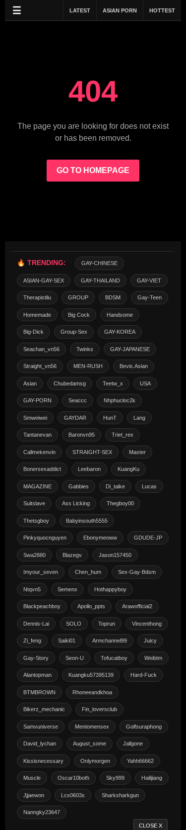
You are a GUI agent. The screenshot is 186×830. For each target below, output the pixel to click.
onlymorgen (95, 761)
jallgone (133, 743)
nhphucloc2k (119, 400)
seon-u (74, 658)
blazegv (72, 555)
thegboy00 (120, 503)
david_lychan (39, 743)
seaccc (77, 400)
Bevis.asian (134, 366)
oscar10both (73, 778)
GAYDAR (75, 418)
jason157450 (115, 555)
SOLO (73, 624)
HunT (110, 418)
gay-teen (149, 297)
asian (30, 383)
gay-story (36, 658)
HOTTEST (162, 10)
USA (145, 383)
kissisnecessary (43, 761)
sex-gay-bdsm (137, 572)
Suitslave (34, 503)
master (137, 452)
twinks (84, 349)
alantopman (37, 675)
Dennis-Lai (36, 624)
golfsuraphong (144, 727)
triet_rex (122, 435)
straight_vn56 (40, 366)
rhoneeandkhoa (92, 692)
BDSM (113, 297)
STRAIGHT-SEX (92, 452)
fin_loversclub (99, 709)
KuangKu (128, 469)
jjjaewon (33, 795)
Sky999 (115, 778)
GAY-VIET (149, 280)
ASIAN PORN (120, 10)
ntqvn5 (32, 589)
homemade (37, 315)
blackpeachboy (42, 606)
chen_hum (88, 572)
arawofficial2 (137, 606)
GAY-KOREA (119, 332)
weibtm (153, 658)
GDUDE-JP (148, 538)
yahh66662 (140, 761)
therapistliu (37, 297)
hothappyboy (110, 589)
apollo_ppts (91, 606)
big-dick (33, 332)
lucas (149, 486)
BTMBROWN (39, 692)
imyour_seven (40, 572)
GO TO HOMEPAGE (93, 170)
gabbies (78, 486)
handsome (120, 315)
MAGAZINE (37, 486)
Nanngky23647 (41, 812)
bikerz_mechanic (44, 709)
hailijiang (151, 778)
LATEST (79, 10)
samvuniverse (40, 727)
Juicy (150, 641)
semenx (67, 589)
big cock (79, 315)
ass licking (76, 503)
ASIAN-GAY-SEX (43, 280)
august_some (89, 743)
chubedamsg (70, 383)
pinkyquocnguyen (44, 538)
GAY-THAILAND (100, 280)
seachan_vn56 (41, 349)
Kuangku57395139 (91, 675)
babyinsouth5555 (87, 521)
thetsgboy (36, 521)
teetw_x (113, 383)
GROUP (78, 297)
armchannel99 (109, 641)
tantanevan (37, 435)
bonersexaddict (42, 469)
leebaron (89, 469)
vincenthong (147, 624)
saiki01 (66, 641)
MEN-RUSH (88, 366)
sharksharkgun (120, 795)
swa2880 (34, 555)
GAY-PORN (37, 400)
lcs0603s (73, 795)
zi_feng (32, 641)
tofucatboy (114, 658)
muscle (32, 778)
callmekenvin (39, 452)
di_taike (115, 486)
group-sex (74, 332)
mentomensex (92, 727)
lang (139, 418)
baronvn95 (81, 435)
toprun (106, 624)
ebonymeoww (100, 538)
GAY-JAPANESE (130, 349)
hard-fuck (143, 675)
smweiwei (35, 418)
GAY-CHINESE (99, 263)
